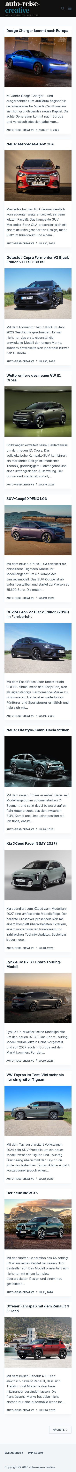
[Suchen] (62, 8)
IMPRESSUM (35, 1452)
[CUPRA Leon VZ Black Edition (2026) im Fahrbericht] (37, 648)
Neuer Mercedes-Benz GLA (30, 144)
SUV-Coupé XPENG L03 (26, 499)
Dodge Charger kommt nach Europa (37, 31)
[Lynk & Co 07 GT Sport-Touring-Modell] (37, 998)
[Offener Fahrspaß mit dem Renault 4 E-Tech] (37, 1342)
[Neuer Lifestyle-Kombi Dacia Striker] (37, 761)
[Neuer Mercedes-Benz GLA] (37, 175)
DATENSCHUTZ (13, 1452)
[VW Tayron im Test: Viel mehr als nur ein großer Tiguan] (37, 1111)
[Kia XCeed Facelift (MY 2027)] (37, 875)
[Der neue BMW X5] (37, 1224)
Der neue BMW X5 (22, 1193)
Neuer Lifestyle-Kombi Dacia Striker (37, 730)
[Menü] (70, 8)
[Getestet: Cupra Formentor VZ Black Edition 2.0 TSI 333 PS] (37, 293)
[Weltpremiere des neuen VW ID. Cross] (37, 411)
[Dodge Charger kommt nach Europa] (37, 62)
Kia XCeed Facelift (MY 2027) (31, 843)
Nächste (59, 1429)
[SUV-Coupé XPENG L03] (37, 530)
